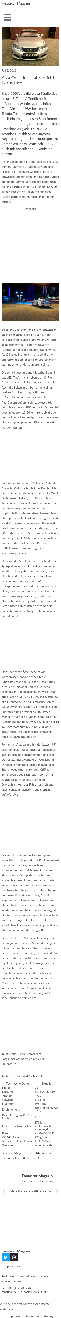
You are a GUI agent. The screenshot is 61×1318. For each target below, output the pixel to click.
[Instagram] (14, 1257)
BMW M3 (35, 721)
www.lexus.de (43, 1145)
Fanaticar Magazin (16, 3)
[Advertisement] (30, 243)
